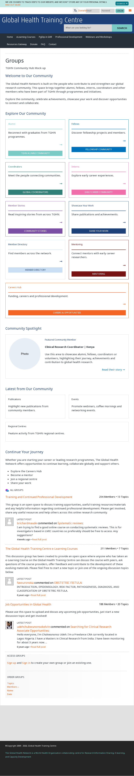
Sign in (26, 662)
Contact (52, 44)
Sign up (11, 662)
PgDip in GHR (45, 36)
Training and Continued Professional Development (38, 497)
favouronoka (25, 583)
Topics (10, 683)
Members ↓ (13, 686)
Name (10, 690)
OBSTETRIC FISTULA (68, 583)
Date (9, 694)
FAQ (43, 44)
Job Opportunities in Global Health (28, 604)
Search (122, 28)
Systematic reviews (70, 523)
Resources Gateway (17, 44)
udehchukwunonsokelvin (33, 627)
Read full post (39, 539)
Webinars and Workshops (99, 36)
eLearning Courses (25, 36)
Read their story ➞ (113, 369)
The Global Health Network (28, 10)
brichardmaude (27, 523)
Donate (82, 10)
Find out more (13, 4)
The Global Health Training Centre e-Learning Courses (41, 549)
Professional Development (68, 36)
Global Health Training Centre (42, 20)
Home (10, 36)
